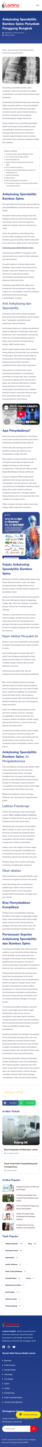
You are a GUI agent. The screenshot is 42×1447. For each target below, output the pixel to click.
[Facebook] (3, 1347)
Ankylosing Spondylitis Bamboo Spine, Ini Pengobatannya (20, 171)
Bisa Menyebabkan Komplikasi (16, 180)
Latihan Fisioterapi (12, 175)
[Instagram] (8, 1347)
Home (4, 50)
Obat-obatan (10, 178)
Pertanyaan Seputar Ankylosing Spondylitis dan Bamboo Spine (22, 184)
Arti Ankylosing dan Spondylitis (17, 157)
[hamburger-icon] (37, 5)
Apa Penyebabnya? (12, 159)
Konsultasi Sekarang (30, 1415)
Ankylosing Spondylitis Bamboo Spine (19, 154)
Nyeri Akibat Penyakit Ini (14, 167)
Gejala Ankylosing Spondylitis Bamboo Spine (20, 163)
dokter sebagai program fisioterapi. (23, 815)
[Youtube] (14, 1347)
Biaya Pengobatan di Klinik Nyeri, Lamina (21, 1149)
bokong (21, 692)
